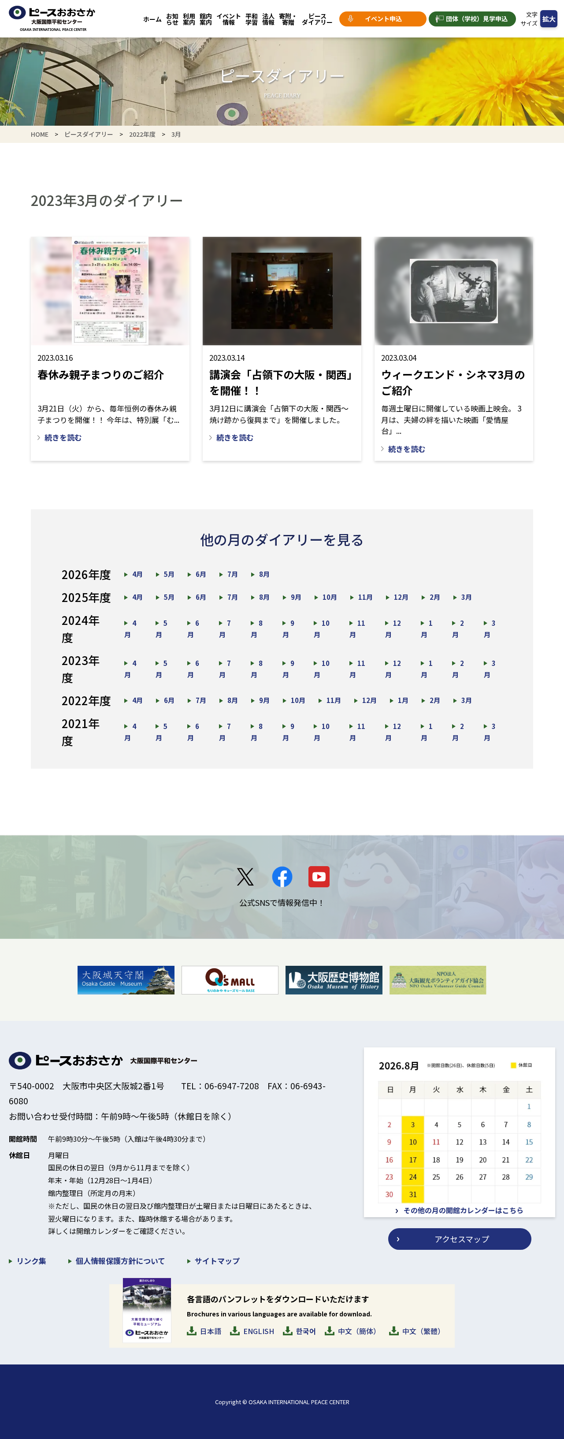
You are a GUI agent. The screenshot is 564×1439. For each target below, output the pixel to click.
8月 (264, 574)
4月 (137, 574)
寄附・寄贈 (288, 18)
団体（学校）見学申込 (477, 18)
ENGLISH (258, 1331)
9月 (296, 597)
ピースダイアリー (317, 18)
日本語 (210, 1331)
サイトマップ (217, 1260)
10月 (330, 597)
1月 (403, 700)
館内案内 (206, 18)
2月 (435, 597)
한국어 (306, 1331)
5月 (169, 574)
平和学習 (251, 18)
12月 (401, 597)
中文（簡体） (359, 1331)
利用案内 (189, 18)
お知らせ (172, 18)
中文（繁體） (423, 1331)
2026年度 (86, 574)
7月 (232, 574)
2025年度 (86, 597)
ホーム (152, 19)
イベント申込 (383, 18)
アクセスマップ (461, 1239)
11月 (365, 597)
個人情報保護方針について (120, 1260)
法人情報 (268, 18)
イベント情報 (228, 18)
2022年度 (142, 134)
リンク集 (31, 1260)
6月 (201, 574)
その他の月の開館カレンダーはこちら (463, 1210)
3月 (466, 597)
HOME (39, 134)
